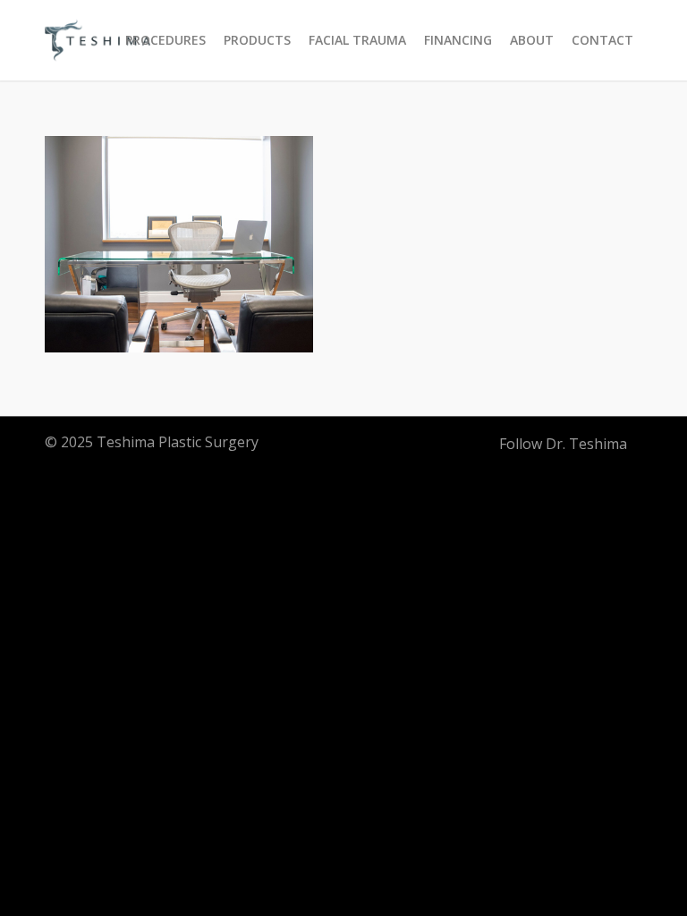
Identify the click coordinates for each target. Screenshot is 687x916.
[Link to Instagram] (476, 443)
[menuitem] (165, 40)
